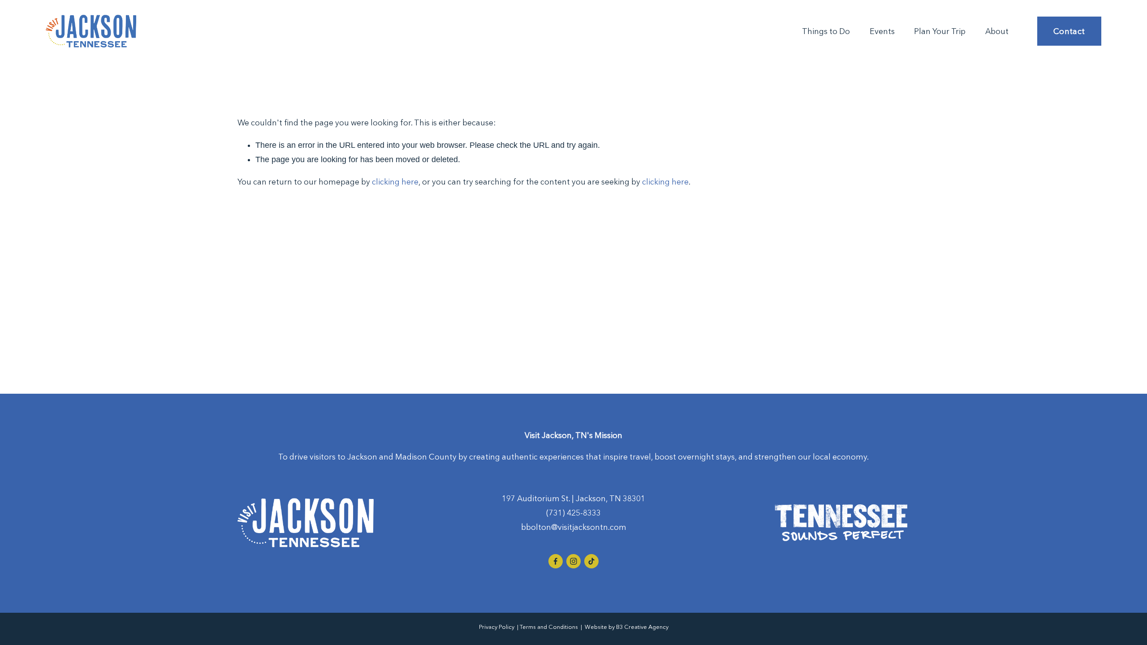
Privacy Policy (496, 626)
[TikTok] (591, 561)
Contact (1069, 31)
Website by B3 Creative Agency (626, 626)
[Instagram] (573, 561)
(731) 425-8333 (573, 513)
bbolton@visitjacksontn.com (573, 527)
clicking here (395, 182)
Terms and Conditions (549, 626)
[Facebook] (555, 561)
